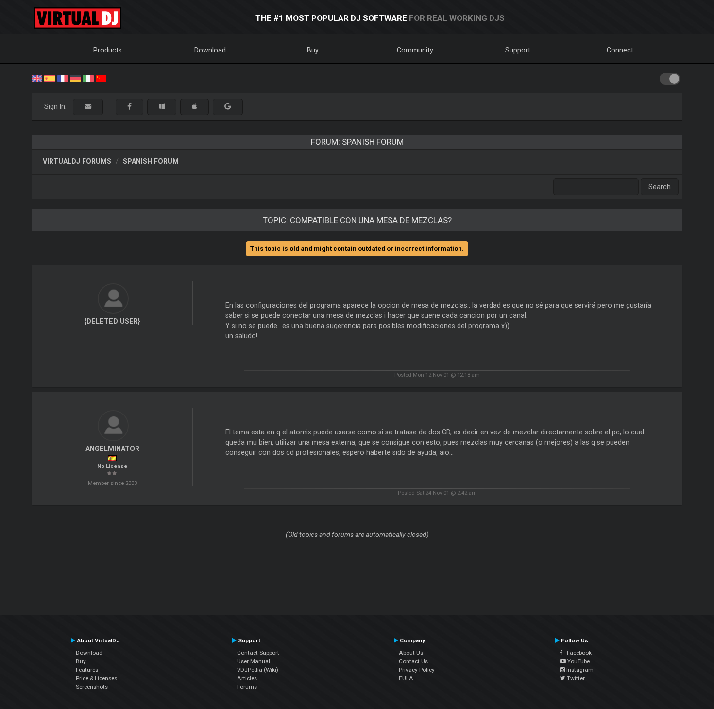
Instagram (579, 669)
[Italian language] (88, 78)
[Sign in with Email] (88, 107)
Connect (620, 50)
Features (87, 669)
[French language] (62, 78)
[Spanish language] (49, 78)
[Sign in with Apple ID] (194, 107)
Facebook (577, 652)
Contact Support (258, 652)
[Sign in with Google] (228, 107)
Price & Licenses (96, 678)
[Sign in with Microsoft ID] (161, 107)
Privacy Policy (417, 669)
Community (415, 50)
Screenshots (92, 686)
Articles (247, 678)
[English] (37, 78)
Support (517, 50)
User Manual (253, 661)
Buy (313, 50)
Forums (247, 686)
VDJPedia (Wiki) (257, 669)
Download (210, 50)
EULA (406, 678)
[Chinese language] (101, 78)
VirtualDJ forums (77, 161)
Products (107, 50)
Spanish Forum (151, 161)
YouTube (578, 661)
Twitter (575, 678)
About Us (411, 652)
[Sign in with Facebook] (129, 107)
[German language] (75, 78)
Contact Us (413, 661)
